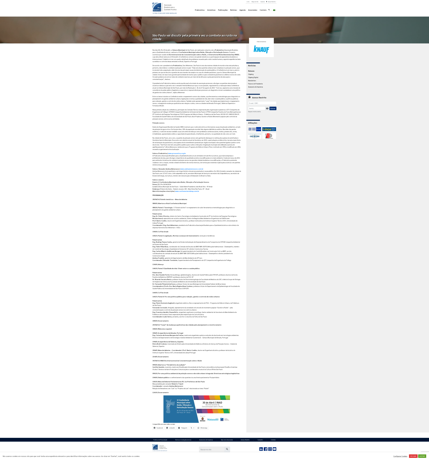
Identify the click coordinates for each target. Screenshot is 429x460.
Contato (273, 440)
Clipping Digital (253, 77)
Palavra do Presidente (255, 84)
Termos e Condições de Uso (183, 440)
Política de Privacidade (160, 440)
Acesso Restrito (245, 440)
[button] (269, 10)
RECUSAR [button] (413, 456)
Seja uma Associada (227, 440)
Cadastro (260, 440)
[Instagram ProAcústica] (270, 449)
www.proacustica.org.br (177, 153)
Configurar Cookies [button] (400, 456)
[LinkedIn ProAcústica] (261, 449)
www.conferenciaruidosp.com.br (187, 191)
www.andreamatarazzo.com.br (192, 169)
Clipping (250, 74)
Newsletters (252, 80)
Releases (251, 71)
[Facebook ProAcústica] (266, 449)
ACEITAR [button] (422, 456)
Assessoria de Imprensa (255, 87)
